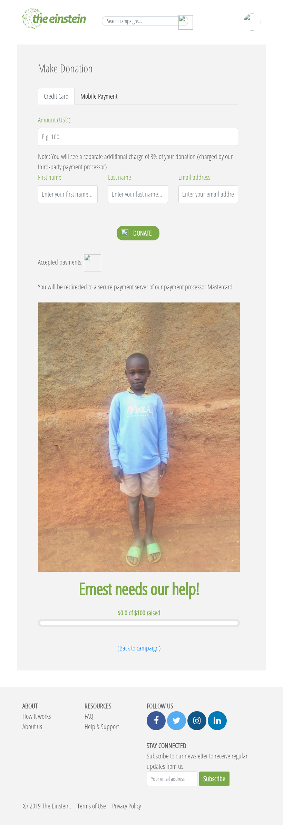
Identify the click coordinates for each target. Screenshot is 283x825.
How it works (36, 716)
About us (32, 726)
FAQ (89, 716)
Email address (194, 177)
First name (49, 177)
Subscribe (214, 778)
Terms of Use (91, 806)
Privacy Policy (126, 806)
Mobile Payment (98, 96)
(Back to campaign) (139, 648)
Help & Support (102, 726)
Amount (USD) (54, 120)
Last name (119, 177)
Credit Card (56, 96)
